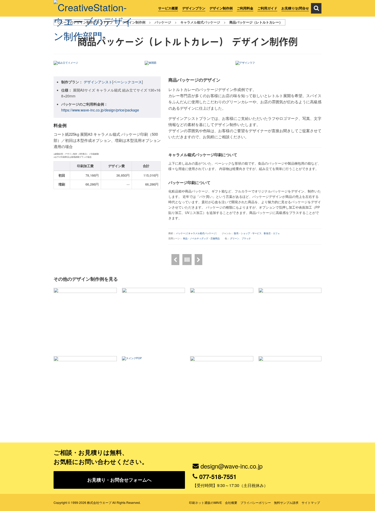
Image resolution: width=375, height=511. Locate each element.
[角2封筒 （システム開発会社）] (290, 319)
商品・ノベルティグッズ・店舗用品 (201, 238)
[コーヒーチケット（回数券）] (85, 387)
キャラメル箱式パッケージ (202, 233)
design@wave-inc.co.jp (231, 465)
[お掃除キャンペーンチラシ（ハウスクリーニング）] (85, 319)
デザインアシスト (98, 81)
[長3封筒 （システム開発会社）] (153, 319)
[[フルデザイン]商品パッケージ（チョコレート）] (198, 259)
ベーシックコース (127, 81)
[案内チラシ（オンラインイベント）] (221, 387)
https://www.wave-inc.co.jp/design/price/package (100, 109)
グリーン (234, 238)
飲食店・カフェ (272, 233)
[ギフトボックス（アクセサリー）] (175, 259)
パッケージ (182, 233)
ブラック (246, 238)
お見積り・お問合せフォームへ (119, 479)
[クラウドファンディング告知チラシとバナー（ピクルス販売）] (221, 319)
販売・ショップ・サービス (247, 233)
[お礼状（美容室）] (290, 387)
